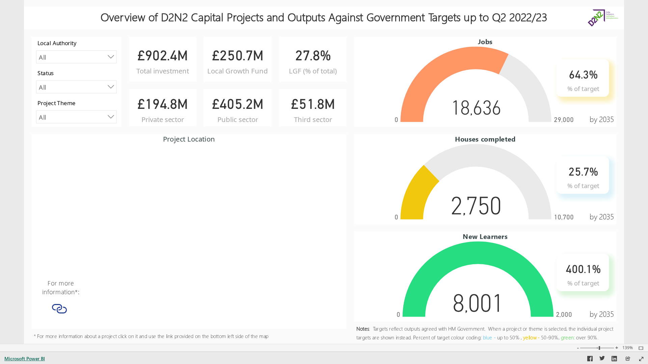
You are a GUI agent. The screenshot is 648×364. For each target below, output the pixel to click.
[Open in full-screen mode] (641, 359)
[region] (324, 172)
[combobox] (76, 56)
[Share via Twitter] (602, 359)
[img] (603, 14)
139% (627, 348)
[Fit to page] (639, 348)
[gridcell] (59, 310)
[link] (59, 308)
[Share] (627, 359)
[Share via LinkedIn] (614, 359)
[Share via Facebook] (590, 359)
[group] (324, 14)
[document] (324, 18)
